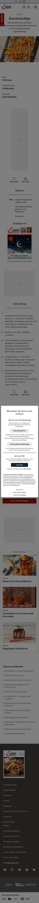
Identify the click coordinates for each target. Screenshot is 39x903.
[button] (19, 465)
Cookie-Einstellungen (19, 495)
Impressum (19, 490)
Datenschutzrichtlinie (19, 492)
